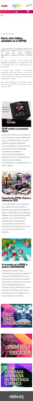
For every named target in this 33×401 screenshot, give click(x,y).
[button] (16, 11)
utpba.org (17, 396)
